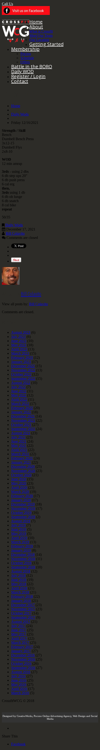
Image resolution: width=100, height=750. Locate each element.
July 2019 (18, 525)
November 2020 (23, 471)
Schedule (27, 58)
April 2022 (19, 399)
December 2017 (23, 605)
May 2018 (18, 584)
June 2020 (18, 479)
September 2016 (23, 668)
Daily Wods (20, 114)
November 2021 (23, 420)
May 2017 (18, 634)
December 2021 (23, 416)
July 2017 (18, 626)
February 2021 (22, 458)
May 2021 (18, 446)
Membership (25, 49)
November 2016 (23, 659)
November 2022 (23, 370)
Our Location (39, 40)
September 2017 (23, 617)
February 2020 (22, 496)
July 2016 (18, 676)
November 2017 (23, 609)
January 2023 (21, 362)
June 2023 (18, 341)
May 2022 (18, 395)
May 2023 (18, 345)
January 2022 (21, 412)
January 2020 (21, 500)
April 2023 (19, 349)
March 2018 (20, 592)
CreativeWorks (24, 716)
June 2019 (18, 529)
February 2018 (22, 596)
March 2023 (20, 353)
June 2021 (18, 441)
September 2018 (23, 567)
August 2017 (20, 622)
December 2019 (23, 504)
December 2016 (23, 655)
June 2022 (18, 391)
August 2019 (20, 521)
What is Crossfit (41, 31)
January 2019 (21, 550)
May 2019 (18, 534)
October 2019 (21, 513)
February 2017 (22, 647)
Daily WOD (22, 71)
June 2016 (18, 680)
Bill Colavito (15, 233)
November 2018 (23, 559)
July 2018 (18, 575)
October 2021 (21, 425)
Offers (25, 62)
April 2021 (19, 450)
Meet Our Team (41, 35)
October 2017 (21, 613)
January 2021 (21, 462)
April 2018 (19, 588)
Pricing (25, 54)
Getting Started (46, 44)
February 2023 (22, 358)
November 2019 (23, 508)
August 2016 (20, 672)
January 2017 (21, 651)
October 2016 (21, 663)
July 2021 (18, 437)
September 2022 (23, 378)
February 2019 (22, 546)
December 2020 (23, 466)
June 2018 (18, 580)
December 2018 (23, 555)
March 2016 (20, 693)
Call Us (7, 4)
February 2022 (22, 408)
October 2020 (21, 475)
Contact (19, 81)
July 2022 (18, 387)
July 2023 (18, 337)
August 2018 (20, 571)
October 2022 (21, 374)
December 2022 (23, 366)
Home (36, 22)
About (36, 27)
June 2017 (18, 630)
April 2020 (19, 487)
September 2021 (23, 429)
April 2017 (19, 638)
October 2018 (21, 563)
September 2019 (23, 517)
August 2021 (20, 433)
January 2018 (21, 601)
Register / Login (28, 76)
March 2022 (20, 404)
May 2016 (18, 684)
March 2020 (20, 492)
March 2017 (20, 643)
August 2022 (20, 383)
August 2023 (20, 332)
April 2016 (19, 689)
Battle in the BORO (31, 66)
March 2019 (20, 542)
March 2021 (20, 454)
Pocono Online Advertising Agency (52, 716)
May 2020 (18, 483)
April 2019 (19, 538)
